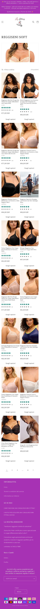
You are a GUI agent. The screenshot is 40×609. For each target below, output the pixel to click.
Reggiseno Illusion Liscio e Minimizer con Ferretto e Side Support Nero (10, 201)
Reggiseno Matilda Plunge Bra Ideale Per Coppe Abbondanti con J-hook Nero (10, 101)
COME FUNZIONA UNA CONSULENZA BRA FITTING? (19, 508)
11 (27, 470)
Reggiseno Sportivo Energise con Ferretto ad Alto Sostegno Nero (29, 201)
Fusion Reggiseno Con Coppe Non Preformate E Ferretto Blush (9, 396)
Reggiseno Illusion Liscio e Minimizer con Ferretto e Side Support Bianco (29, 396)
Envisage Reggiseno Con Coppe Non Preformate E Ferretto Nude (10, 347)
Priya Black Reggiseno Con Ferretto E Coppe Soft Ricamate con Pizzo (9, 445)
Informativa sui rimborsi (11, 496)
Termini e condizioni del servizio (14, 491)
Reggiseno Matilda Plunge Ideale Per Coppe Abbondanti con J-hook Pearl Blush (10, 298)
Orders (6, 558)
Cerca (5, 487)
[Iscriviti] (34, 578)
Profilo (6, 562)
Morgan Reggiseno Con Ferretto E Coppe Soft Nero (28, 248)
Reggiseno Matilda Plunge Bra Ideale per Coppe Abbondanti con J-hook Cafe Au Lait (10, 152)
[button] (2, 22)
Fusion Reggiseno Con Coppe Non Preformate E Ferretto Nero (9, 249)
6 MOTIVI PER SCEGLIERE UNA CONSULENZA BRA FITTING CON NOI (19, 514)
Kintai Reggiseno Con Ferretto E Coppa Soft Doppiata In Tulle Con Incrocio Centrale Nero (29, 102)
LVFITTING (17, 605)
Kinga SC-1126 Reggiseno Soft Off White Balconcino (29, 445)
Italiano (19, 591)
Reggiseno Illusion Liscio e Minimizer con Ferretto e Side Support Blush (29, 152)
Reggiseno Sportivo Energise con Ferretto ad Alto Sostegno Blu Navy (29, 347)
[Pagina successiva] (33, 470)
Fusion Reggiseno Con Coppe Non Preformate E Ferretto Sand (28, 298)
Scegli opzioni (11, 119)
